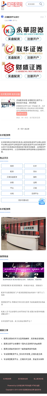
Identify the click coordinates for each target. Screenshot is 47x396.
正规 (35, 188)
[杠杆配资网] (11, 4)
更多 (42, 17)
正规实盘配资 (12, 177)
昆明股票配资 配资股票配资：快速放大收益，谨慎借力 (22, 285)
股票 (12, 166)
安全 (35, 171)
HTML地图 (35, 385)
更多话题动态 (23, 200)
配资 (12, 171)
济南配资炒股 (22, 114)
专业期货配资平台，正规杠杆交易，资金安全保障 (24, 359)
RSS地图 (28, 385)
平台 (12, 188)
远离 (35, 182)
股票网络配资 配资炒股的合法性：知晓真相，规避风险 (22, 279)
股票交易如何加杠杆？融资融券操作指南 (20, 348)
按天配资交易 (23, 379)
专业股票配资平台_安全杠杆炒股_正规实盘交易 (23, 354)
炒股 (12, 182)
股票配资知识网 (28, 389)
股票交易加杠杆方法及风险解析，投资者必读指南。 (25, 338)
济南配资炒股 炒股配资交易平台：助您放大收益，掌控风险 (30, 101)
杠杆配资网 (7, 379)
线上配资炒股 (38, 379)
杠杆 (35, 166)
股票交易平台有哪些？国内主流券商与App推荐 (23, 343)
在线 (12, 193)
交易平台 (35, 193)
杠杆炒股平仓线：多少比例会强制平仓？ (16, 321)
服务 (35, 177)
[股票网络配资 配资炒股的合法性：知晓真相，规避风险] (23, 270)
